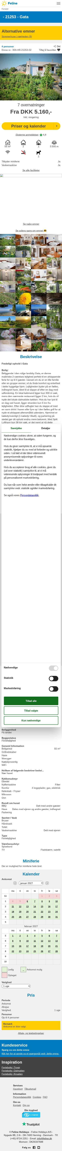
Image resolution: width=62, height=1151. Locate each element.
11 (13, 906)
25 (13, 917)
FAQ (45, 1097)
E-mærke (31, 1115)
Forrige (15, 883)
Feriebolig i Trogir (11, 1067)
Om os (26, 1105)
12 (20, 906)
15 (42, 906)
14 (35, 906)
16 (49, 906)
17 (56, 906)
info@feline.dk (44, 1138)
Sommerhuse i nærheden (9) (17, 36)
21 (35, 912)
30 (49, 917)
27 (27, 917)
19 (20, 912)
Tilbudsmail (30, 1089)
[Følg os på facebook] (34, 1147)
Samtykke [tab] (16, 428)
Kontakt (17, 1105)
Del (58, 46)
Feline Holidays (31, 3)
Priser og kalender (28, 126)
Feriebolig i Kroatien (12, 1074)
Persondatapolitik (22, 1097)
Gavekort (18, 1089)
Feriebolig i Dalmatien (13, 1070)
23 (49, 912)
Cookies (37, 1097)
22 (42, 912)
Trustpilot (31, 1124)
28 (35, 917)
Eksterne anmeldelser (27, 134)
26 (20, 917)
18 (13, 912)
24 (56, 912)
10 (56, 901)
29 (42, 917)
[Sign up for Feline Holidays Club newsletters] (38, 1147)
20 (27, 912)
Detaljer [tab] (45, 428)
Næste (47, 883)
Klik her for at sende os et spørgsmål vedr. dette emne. (30, 1053)
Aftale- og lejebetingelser (31, 1033)
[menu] (58, 3)
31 (56, 917)
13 (27, 906)
